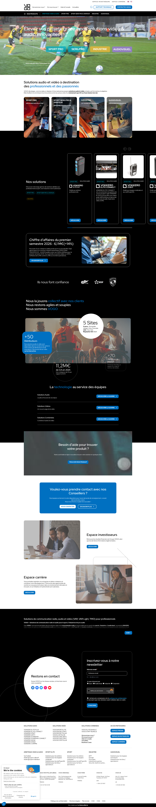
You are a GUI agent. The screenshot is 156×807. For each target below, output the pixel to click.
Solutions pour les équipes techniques (118, 757)
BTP (90, 756)
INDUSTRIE (86, 100)
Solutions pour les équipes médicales (54, 758)
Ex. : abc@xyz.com (92, 677)
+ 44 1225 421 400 (120, 785)
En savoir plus (40, 260)
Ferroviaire (92, 759)
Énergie (91, 758)
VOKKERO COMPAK (30, 744)
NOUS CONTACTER (67, 507)
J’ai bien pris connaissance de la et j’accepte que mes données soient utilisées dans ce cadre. (106, 699)
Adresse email (92, 669)
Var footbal (27, 756)
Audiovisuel (99, 683)
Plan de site (85, 801)
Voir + (128, 633)
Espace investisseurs (101, 1)
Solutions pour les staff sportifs (55, 761)
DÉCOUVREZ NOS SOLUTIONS (34, 103)
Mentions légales (74, 801)
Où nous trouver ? (87, 737)
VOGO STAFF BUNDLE (89, 731)
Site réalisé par (78, 805)
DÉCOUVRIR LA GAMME (106, 396)
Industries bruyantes (95, 761)
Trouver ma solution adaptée (37, 63)
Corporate (116, 683)
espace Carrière (118, 742)
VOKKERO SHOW (29, 740)
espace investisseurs (120, 736)
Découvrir (75, 220)
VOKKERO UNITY (29, 735)
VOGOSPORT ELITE (59, 730)
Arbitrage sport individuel (32, 759)
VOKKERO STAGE (30, 742)
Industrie (107, 683)
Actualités (85, 741)
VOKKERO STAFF (29, 733)
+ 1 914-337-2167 (100, 783)
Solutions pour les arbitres (54, 756)
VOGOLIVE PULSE (59, 735)
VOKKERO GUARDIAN (31, 737)
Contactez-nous (124, 7)
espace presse (117, 731)
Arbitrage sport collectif (31, 758)
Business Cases (86, 742)
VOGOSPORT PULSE (60, 733)
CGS (98, 801)
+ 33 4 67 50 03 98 (45, 785)
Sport (91, 683)
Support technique (103, 7)
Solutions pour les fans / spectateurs (53, 764)
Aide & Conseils (87, 739)
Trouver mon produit (78, 462)
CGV (93, 801)
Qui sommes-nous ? (88, 735)
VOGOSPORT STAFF (60, 731)
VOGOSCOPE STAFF (60, 738)
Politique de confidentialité (59, 801)
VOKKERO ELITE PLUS (31, 730)
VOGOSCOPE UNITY (60, 737)
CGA (103, 801)
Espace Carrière (118, 1)
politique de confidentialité (117, 698)
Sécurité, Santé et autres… (97, 763)
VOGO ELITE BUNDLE (89, 730)
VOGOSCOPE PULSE (60, 740)
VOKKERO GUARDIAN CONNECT (35, 738)
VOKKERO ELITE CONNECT (33, 731)
